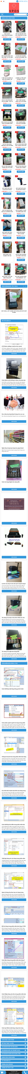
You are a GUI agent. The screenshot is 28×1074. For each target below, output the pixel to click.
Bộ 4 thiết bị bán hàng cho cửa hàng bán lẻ (21, 101)
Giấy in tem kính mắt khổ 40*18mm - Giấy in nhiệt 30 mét (7, 101)
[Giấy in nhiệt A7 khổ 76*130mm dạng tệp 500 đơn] (21, 203)
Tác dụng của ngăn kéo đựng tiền (10, 651)
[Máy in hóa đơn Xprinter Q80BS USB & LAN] (7, 26)
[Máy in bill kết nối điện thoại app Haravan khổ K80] (7, 269)
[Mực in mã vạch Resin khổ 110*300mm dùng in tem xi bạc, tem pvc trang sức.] (7, 115)
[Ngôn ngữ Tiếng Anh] (3, 1)
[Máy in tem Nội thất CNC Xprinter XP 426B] (21, 26)
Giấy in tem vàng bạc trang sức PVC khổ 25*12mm (7, 167)
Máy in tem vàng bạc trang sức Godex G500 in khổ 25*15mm (20, 167)
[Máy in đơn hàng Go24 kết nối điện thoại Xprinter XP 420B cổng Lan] (21, 115)
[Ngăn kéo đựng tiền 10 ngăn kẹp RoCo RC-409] (21, 225)
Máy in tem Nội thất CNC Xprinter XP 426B (20, 34)
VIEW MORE (14, 353)
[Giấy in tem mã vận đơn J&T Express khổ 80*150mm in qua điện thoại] (7, 203)
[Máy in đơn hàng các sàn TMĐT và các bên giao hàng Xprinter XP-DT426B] (7, 49)
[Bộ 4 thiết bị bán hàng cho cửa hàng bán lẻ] (21, 93)
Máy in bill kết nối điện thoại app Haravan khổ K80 (7, 278)
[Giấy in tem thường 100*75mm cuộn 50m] (21, 247)
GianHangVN (16, 1073)
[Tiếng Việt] (1, 1)
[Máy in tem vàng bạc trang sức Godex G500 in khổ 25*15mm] (21, 159)
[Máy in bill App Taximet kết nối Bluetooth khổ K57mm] (7, 247)
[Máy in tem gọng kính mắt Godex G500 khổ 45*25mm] (21, 137)
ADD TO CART (7, 39)
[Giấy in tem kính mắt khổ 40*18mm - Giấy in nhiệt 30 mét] (7, 93)
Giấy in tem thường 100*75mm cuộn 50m (21, 255)
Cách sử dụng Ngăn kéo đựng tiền (11, 482)
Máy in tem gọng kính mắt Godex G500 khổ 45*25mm (21, 145)
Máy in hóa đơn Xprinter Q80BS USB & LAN (7, 35)
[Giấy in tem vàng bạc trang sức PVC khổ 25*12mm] (7, 159)
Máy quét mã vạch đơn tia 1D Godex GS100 (7, 234)
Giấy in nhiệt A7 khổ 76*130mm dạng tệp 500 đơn (21, 212)
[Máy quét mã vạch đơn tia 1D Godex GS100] (7, 225)
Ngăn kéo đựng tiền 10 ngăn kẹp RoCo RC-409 (21, 234)
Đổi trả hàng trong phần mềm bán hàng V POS (14, 926)
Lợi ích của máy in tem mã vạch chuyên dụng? (14, 583)
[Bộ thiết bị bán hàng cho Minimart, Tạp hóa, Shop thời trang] (21, 269)
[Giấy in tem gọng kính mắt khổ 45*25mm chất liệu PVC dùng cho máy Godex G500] (7, 137)
